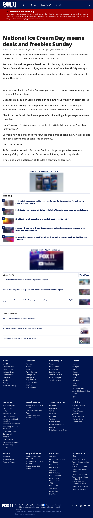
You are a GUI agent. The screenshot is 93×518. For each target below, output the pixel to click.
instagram (81, 505)
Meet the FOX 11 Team (57, 459)
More (58, 5)
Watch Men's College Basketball (80, 478)
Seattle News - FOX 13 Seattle (34, 467)
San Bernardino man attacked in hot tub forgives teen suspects (25, 280)
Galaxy (74, 394)
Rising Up (6, 437)
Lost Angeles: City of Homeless (10, 420)
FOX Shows (53, 465)
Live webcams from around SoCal (33, 417)
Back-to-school (54, 372)
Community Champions (11, 424)
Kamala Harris (77, 419)
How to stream (54, 422)
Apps (28, 413)
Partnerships (53, 491)
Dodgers (75, 375)
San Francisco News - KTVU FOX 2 (34, 457)
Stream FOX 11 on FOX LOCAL (34, 406)
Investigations (8, 439)
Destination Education (11, 431)
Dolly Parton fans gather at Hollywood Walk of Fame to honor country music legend (51, 210)
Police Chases (8, 369)
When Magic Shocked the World (10, 427)
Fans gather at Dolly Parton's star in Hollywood (19, 338)
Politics (5, 383)
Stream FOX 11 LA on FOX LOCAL (44, 171)
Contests (52, 456)
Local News (8, 274)
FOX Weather (31, 388)
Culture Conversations (11, 442)
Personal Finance (9, 462)
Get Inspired (7, 434)
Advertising (53, 470)
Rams (74, 364)
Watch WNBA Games (80, 486)
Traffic (28, 366)
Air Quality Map (31, 372)
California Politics (78, 405)
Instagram (53, 408)
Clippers (75, 372)
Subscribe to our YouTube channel (44, 250)
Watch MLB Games (79, 467)
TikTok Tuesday (55, 380)
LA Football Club (78, 388)
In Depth (6, 411)
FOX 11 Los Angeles (25, 50)
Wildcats (75, 380)
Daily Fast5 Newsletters (58, 430)
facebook (72, 505)
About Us (54, 453)
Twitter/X (52, 419)
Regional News (33, 453)
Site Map (52, 494)
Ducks (74, 385)
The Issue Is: (7, 408)
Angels (74, 377)
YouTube (52, 414)
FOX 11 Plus (53, 486)
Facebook (52, 405)
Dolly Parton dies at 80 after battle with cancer (19, 318)
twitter (76, 505)
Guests (51, 364)
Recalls (5, 380)
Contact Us (53, 488)
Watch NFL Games (79, 459)
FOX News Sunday (9, 385)
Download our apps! (56, 424)
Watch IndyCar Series (80, 474)
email (89, 505)
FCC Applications (55, 475)
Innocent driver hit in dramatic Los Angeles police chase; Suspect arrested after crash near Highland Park (39, 301)
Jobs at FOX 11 (54, 467)
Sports (75, 360)
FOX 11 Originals (9, 405)
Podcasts (52, 427)
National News (8, 372)
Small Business (8, 459)
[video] (84, 320)
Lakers (74, 369)
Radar (28, 369)
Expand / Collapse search (89, 5)
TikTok (51, 411)
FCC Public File (54, 473)
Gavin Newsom (78, 416)
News (35, 50)
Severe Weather (32, 382)
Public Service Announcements (55, 479)
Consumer (6, 377)
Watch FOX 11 (33, 402)
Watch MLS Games (79, 489)
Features (7, 402)
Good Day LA (55, 360)
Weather (30, 360)
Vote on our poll (55, 377)
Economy (6, 456)
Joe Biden (76, 414)
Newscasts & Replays (34, 410)
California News (8, 366)
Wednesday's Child (9, 414)
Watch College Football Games (80, 463)
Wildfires (29, 385)
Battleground (77, 422)
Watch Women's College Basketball (79, 483)
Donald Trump (77, 411)
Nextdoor (52, 416)
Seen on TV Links (55, 375)
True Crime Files (9, 416)
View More (84, 275)
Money (6, 453)
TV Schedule (53, 462)
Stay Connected (57, 402)
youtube (85, 505)
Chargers (75, 366)
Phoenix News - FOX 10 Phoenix (34, 462)
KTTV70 (6, 447)
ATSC (51, 483)
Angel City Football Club (81, 391)
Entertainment (8, 375)
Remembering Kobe (10, 445)
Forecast (29, 364)
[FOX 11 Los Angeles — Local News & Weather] (10, 5)
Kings (74, 383)
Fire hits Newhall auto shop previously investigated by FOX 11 (42, 219)
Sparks (74, 396)
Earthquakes (30, 375)
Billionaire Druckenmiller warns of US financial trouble (22, 328)
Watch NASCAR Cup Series (79, 470)
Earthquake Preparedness (31, 378)
